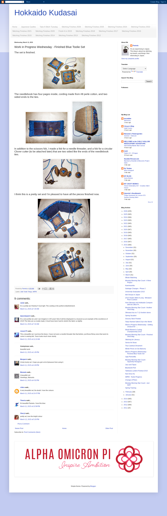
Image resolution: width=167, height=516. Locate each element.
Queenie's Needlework (132, 193)
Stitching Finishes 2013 (68, 35)
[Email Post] (39, 288)
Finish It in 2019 (65, 31)
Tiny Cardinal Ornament (133, 346)
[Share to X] (48, 288)
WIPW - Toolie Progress (133, 377)
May (127, 269)
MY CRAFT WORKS (131, 184)
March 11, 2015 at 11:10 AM (30, 339)
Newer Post (19, 428)
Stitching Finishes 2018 (85, 31)
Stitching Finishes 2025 (94, 27)
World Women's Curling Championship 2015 (133, 330)
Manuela (23, 372)
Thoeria (23, 400)
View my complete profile (130, 59)
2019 (126, 232)
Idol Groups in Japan (132, 295)
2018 (126, 235)
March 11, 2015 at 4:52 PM (29, 380)
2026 (126, 211)
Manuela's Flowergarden (133, 134)
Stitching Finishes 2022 (140, 27)
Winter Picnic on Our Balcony (135, 349)
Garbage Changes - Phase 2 (135, 288)
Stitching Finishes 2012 (91, 35)
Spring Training (130, 388)
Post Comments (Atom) (32, 432)
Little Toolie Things (26, 291)
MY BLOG (127, 176)
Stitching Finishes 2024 (117, 27)
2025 (126, 214)
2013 (126, 402)
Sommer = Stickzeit (130, 136)
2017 (126, 239)
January (129, 395)
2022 (126, 223)
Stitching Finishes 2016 (131, 31)
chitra (22, 387)
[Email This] (43, 288)
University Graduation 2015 (135, 292)
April (127, 272)
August (128, 259)
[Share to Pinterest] (53, 288)
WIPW (35, 291)
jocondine (127, 118)
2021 (126, 226)
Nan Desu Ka (130, 374)
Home (14, 27)
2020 (126, 229)
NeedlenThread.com (131, 159)
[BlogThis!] (45, 288)
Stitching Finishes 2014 (45, 35)
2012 (126, 405)
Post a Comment (23, 424)
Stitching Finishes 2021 (22, 31)
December (129, 247)
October (129, 253)
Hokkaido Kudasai (45, 12)
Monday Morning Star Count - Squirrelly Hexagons (135, 361)
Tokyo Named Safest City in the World (138, 322)
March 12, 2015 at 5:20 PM (29, 419)
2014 (126, 399)
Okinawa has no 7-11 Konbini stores (138, 312)
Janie (22, 303)
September (130, 256)
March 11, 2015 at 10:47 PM (30, 393)
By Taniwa (128, 168)
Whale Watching (131, 277)
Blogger (93, 486)
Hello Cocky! (128, 128)
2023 (126, 220)
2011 (126, 408)
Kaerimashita (130, 285)
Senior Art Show (131, 343)
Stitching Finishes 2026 (71, 27)
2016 (126, 242)
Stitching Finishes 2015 (22, 35)
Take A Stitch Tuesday (49, 27)
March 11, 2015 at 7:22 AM (29, 324)
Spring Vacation (130, 315)
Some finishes (128, 178)
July (127, 263)
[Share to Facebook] (50, 288)
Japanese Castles (28, 27)
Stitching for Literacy (132, 340)
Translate (139, 72)
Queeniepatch (25, 316)
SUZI (126, 151)
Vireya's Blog (129, 126)
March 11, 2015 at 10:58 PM (30, 406)
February (129, 392)
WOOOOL (127, 120)
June (127, 266)
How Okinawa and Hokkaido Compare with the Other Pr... (139, 303)
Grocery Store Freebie (133, 319)
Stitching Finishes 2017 (108, 31)
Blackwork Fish (130, 368)
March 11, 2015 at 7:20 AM (29, 309)
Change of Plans (131, 380)
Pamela (135, 45)
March (128, 275)
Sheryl (22, 413)
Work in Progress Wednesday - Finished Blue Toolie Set (136, 352)
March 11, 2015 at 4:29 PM (29, 365)
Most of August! (129, 170)
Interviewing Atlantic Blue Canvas (134, 145)
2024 (126, 217)
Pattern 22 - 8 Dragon (131, 153)
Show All (150, 202)
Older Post (109, 428)
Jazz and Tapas (130, 365)
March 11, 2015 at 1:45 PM (29, 352)
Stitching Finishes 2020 (45, 31)
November (129, 250)
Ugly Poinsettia (130, 357)
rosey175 (23, 331)
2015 (126, 245)
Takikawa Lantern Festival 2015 (136, 371)
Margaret (23, 359)
